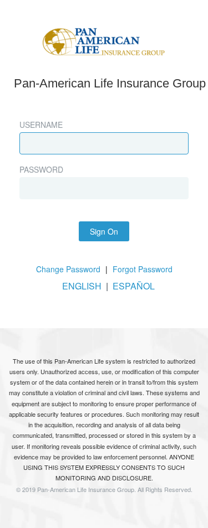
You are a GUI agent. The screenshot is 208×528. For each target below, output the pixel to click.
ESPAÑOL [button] (134, 285)
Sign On (104, 231)
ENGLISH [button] (82, 285)
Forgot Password (143, 269)
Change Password (68, 269)
